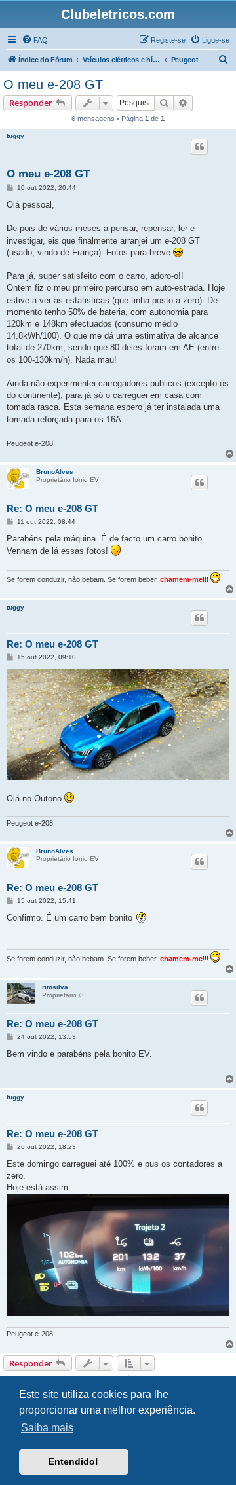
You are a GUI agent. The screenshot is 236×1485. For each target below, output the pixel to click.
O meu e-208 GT (53, 84)
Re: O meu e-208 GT (52, 508)
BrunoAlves (54, 471)
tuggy (15, 135)
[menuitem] (35, 40)
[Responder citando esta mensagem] (199, 147)
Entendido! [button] (73, 1461)
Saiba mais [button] (47, 1427)
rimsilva (55, 987)
